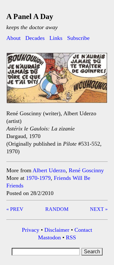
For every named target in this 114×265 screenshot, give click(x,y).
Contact (83, 230)
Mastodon (49, 237)
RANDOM (56, 209)
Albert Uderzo (49, 170)
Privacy (30, 230)
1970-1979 (38, 178)
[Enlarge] (99, 61)
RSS (71, 237)
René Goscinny (86, 170)
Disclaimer (56, 230)
